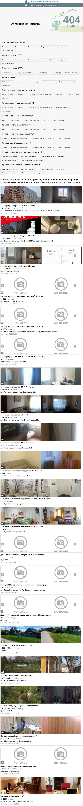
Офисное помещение (9, 156)
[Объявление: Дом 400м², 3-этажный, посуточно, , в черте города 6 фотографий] (20, 552)
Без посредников (8, 51)
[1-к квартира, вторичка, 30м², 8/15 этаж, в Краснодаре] (20, 264)
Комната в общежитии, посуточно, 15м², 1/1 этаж (21, 527)
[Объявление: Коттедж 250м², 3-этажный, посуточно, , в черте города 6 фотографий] (20, 583)
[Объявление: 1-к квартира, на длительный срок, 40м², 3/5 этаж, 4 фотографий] (20, 294)
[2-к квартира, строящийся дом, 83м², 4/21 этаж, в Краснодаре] (20, 234)
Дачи (12, 94)
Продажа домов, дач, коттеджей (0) (18, 90)
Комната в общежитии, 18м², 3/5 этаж (16, 415)
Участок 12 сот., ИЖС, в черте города (16, 645)
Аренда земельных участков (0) (16, 125)
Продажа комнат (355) (12, 68)
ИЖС (3, 120)
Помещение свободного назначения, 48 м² (18, 766)
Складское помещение (9, 160)
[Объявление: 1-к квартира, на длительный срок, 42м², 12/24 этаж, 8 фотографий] (20, 354)
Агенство (46, 120)
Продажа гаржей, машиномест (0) (18, 134)
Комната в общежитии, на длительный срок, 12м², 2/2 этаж (25, 499)
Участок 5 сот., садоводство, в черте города (19, 706)
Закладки (37, 5)
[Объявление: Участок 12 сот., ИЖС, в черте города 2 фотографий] (40, 643)
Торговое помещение (28, 156)
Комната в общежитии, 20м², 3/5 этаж (16, 443)
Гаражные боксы (38, 138)
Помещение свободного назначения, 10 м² (18, 736)
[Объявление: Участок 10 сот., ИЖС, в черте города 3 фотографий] (40, 673)
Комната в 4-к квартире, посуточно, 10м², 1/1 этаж (22, 471)
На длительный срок (47, 60)
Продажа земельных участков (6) (17, 116)
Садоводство (14, 120)
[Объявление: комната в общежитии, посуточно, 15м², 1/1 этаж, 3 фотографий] (40, 524)
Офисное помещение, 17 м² (12, 796)
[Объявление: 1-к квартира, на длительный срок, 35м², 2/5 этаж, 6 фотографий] (20, 324)
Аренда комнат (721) (11, 77)
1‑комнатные (6, 47)
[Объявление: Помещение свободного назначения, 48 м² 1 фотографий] (40, 764)
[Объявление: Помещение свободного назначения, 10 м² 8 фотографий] (40, 734)
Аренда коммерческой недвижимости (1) (21, 165)
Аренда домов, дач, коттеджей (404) (19, 103)
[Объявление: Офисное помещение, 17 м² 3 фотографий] (40, 794)
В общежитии (6, 73)
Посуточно (62, 60)
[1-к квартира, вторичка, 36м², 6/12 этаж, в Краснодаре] (20, 203)
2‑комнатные (19, 47)
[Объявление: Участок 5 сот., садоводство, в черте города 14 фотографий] (40, 703)
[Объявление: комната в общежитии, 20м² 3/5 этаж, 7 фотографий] (40, 441)
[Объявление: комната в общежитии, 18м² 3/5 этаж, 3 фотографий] (40, 413)
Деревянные (60, 94)
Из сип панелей (74, 94)
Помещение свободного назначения (52, 156)
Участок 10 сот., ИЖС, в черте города (16, 676)
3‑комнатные (32, 47)
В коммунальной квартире (24, 73)
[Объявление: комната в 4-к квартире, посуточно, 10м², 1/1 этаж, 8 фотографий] (40, 469)
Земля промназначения (31, 120)
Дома (4, 94)
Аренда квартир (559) (12, 55)
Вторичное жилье (47, 47)
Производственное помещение (32, 160)
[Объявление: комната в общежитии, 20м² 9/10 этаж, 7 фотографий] (40, 385)
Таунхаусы (32, 94)
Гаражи (4, 138)
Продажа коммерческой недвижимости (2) (22, 152)
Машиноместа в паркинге (19, 138)
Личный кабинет (51, 5)
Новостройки (61, 47)
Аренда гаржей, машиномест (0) (17, 143)
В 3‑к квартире (56, 73)
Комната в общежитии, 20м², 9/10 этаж (17, 387)
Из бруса (5, 98)
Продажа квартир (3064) (13, 42)
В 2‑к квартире (42, 73)
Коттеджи (21, 94)
